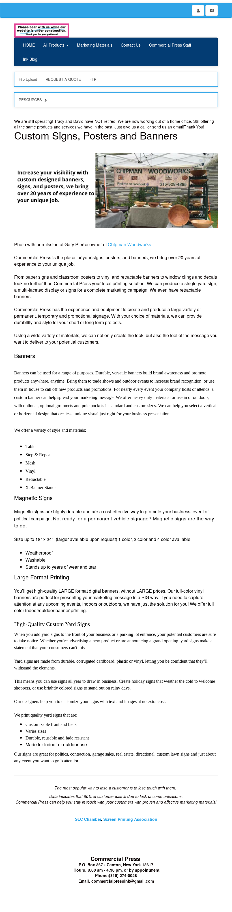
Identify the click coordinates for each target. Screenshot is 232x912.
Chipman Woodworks (129, 244)
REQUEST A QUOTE (63, 79)
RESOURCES (30, 99)
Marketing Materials (94, 45)
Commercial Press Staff (170, 45)
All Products (54, 45)
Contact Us (131, 45)
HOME (29, 45)
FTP (92, 79)
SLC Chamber (88, 819)
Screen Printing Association (130, 819)
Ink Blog (30, 59)
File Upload (28, 79)
